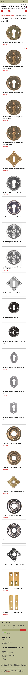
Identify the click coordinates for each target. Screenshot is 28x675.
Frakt (3, 639)
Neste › (14, 618)
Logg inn (3, 658)
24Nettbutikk (8, 673)
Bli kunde (4, 651)
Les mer (10, 668)
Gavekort (4, 656)
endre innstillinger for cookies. (20, 668)
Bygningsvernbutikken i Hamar (8, 655)
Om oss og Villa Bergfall (7, 654)
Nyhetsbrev (4, 643)
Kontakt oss (4, 659)
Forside (2, 15)
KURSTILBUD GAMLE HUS (7, 652)
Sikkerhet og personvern (7, 642)
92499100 (8, 671)
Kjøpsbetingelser (5, 641)
